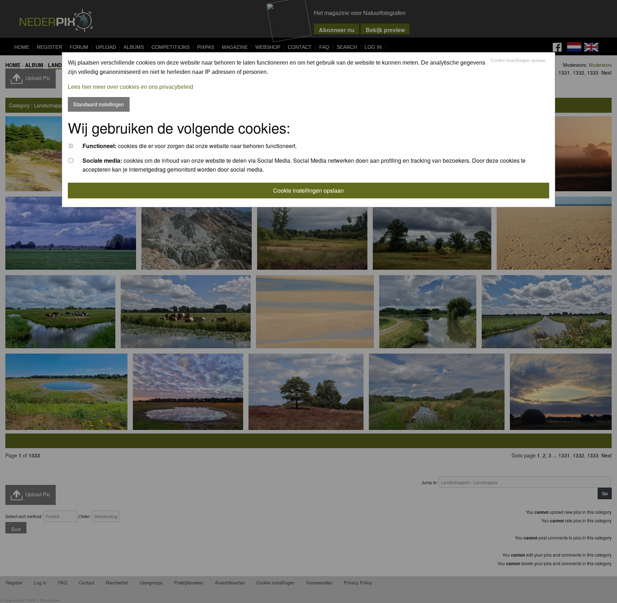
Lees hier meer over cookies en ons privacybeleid (130, 87)
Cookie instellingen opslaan (518, 60)
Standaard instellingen (98, 104)
